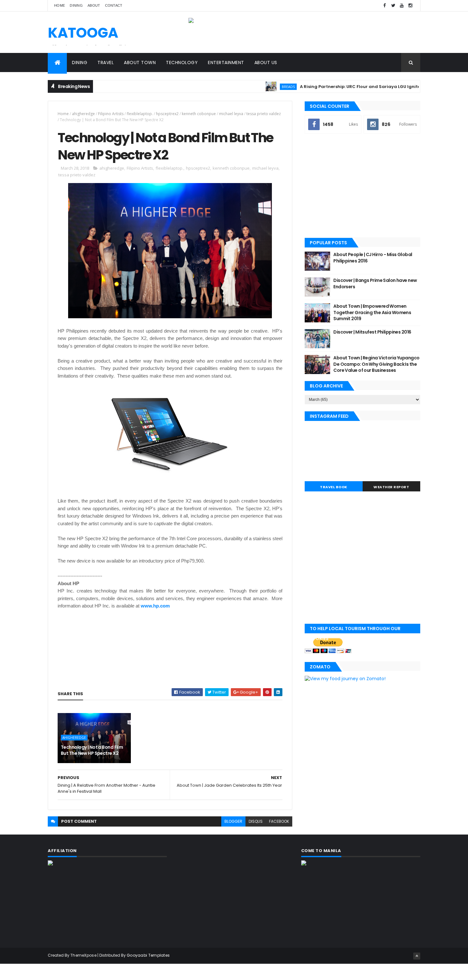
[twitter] (393, 5)
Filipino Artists (111, 113)
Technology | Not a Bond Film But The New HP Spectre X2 (92, 750)
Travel (105, 62)
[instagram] (410, 5)
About (94, 5)
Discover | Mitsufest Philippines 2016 (372, 332)
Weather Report (391, 486)
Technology (182, 62)
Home (59, 5)
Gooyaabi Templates (148, 955)
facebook (279, 821)
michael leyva (231, 113)
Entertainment (226, 62)
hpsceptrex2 (167, 113)
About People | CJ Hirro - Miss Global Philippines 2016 (372, 257)
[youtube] (401, 5)
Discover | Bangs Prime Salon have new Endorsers (375, 283)
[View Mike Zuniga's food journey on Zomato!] (345, 678)
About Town (140, 62)
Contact (114, 5)
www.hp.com (155, 605)
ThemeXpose (83, 955)
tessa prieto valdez (263, 113)
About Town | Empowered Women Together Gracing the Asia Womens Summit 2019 (372, 312)
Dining (76, 5)
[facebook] (384, 5)
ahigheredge (83, 113)
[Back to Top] (416, 956)
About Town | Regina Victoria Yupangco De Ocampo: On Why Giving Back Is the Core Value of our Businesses (376, 364)
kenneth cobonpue (199, 113)
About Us (265, 62)
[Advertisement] (362, 186)
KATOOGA (83, 32)
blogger (233, 821)
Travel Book (333, 486)
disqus (256, 821)
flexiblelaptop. (140, 113)
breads (270, 86)
